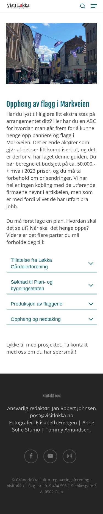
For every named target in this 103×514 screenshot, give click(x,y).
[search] (82, 6)
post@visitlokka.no (51, 415)
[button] (94, 6)
